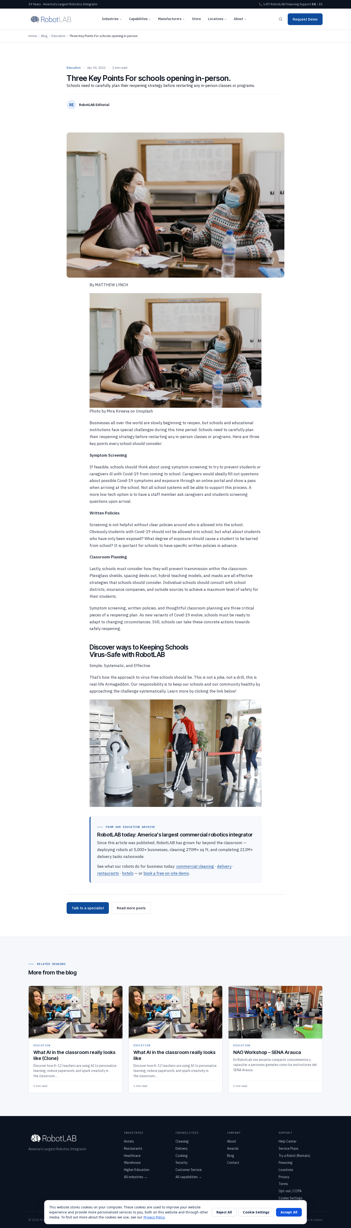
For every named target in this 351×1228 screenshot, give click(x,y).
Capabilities (138, 19)
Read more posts (131, 908)
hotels (127, 873)
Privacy (284, 1177)
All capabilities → (189, 1177)
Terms (283, 1184)
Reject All (224, 1212)
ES (321, 4)
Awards (233, 1148)
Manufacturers (169, 19)
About (238, 19)
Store (196, 19)
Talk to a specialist (88, 908)
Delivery (182, 1148)
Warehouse (132, 1162)
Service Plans (288, 1148)
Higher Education (136, 1170)
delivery (224, 866)
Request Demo (305, 19)
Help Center (288, 1141)
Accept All (289, 1212)
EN (314, 4)
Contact (233, 1162)
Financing (292, 4)
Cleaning (182, 1141)
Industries (110, 19)
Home (32, 36)
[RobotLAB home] (51, 19)
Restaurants (133, 1148)
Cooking (182, 1156)
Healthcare (132, 1156)
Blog (44, 36)
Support (305, 4)
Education (58, 36)
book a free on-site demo (166, 873)
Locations (215, 19)
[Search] (280, 19)
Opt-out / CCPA (290, 1191)
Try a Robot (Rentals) (294, 1156)
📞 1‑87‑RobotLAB (272, 4)
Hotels (129, 1141)
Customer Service (189, 1170)
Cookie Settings (291, 1198)
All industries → (135, 1177)
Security (182, 1162)
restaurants (108, 873)
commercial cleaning (195, 866)
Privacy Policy (154, 1217)
